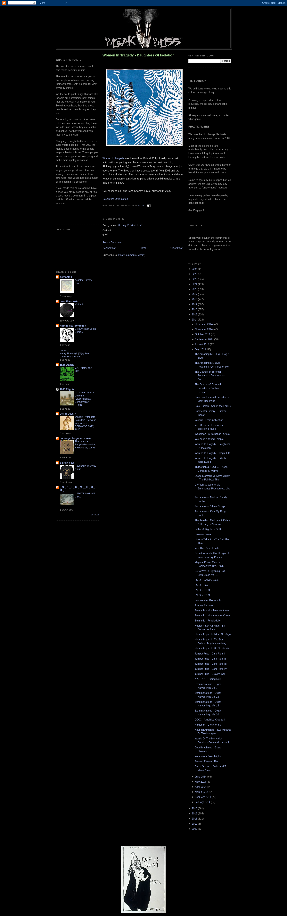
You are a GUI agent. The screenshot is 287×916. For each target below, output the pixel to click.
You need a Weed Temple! (209, 438)
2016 (195, 309)
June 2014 (201, 776)
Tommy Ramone (204, 605)
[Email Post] (148, 205)
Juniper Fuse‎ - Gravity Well (210, 673)
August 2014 (202, 344)
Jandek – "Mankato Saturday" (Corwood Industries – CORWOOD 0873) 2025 (85, 423)
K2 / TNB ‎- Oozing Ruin (208, 679)
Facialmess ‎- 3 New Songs (210, 506)
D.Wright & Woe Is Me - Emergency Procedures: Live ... (212, 488)
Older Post (176, 247)
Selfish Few (67, 462)
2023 (195, 273)
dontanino (66, 276)
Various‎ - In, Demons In (208, 600)
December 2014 (204, 324)
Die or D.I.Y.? (68, 413)
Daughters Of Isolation (115, 198)
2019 (195, 294)
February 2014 (203, 796)
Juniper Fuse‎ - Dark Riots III (211, 663)
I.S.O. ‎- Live (202, 585)
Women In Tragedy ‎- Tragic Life (212, 453)
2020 (195, 289)
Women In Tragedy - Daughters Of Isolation (138, 55)
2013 (195, 808)
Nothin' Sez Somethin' (73, 325)
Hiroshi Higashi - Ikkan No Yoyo (213, 634)
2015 (195, 314)
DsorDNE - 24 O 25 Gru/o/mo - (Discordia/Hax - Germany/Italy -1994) (85, 398)
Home (143, 247)
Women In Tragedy (113, 158)
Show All (95, 515)
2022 (195, 279)
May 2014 (201, 781)
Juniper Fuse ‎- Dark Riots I (210, 653)
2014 (195, 319)
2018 (195, 299)
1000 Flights (67, 389)
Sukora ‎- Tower (203, 534)
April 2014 (201, 786)
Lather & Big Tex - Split (208, 529)
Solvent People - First (207, 761)
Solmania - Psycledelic (208, 620)
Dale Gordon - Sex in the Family (213, 405)
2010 (195, 823)
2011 (195, 818)
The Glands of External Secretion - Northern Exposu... (208, 388)
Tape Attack (67, 364)
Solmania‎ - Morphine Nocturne (212, 610)
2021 (195, 284)
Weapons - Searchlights (208, 756)
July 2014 (201, 349)
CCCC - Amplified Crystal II (210, 719)
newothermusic (69, 301)
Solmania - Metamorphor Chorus (213, 615)
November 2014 (204, 329)
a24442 (79, 304)
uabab (63, 350)
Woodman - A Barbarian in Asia (212, 433)
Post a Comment (112, 242)
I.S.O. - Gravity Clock (207, 580)
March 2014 (202, 791)
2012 (195, 813)
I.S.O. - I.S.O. (203, 590)
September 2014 (204, 339)
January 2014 (203, 802)
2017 (195, 304)
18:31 (141, 205)
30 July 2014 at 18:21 (130, 225)
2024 (195, 268)
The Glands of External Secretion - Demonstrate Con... (210, 375)
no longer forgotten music (75, 438)
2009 (195, 828)
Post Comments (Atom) (131, 255)
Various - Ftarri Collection (209, 420)
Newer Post (109, 247)
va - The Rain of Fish (206, 548)
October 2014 (203, 334)
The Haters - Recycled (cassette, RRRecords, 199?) (85, 444)
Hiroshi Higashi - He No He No (212, 648)
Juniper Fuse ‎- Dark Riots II (210, 658)
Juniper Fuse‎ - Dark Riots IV (211, 668)
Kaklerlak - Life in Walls (208, 724)
